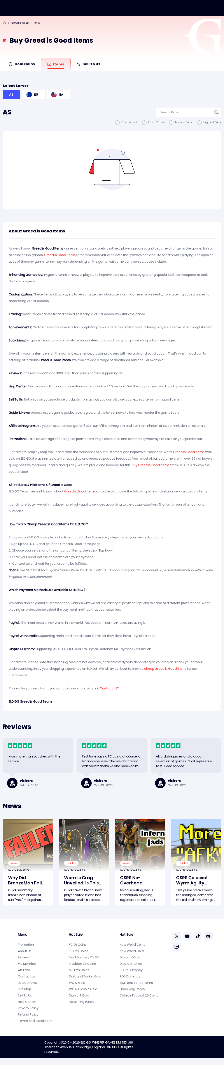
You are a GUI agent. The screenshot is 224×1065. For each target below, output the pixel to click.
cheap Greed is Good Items (165, 668)
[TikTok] (197, 936)
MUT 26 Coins (79, 970)
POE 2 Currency (131, 970)
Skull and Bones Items (136, 983)
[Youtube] (187, 936)
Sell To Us (25, 995)
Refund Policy (28, 1014)
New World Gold (132, 951)
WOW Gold (77, 983)
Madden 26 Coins (82, 963)
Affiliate (24, 970)
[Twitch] (176, 947)
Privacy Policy (28, 1008)
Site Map (24, 989)
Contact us (26, 976)
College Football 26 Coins (139, 995)
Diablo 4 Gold (79, 995)
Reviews (24, 957)
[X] (176, 936)
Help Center (27, 1002)
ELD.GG (85, 1042)
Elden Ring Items (132, 989)
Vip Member (27, 963)
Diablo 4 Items (131, 963)
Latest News (27, 983)
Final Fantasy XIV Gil (84, 957)
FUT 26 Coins (78, 951)
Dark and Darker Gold (85, 976)
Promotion (26, 944)
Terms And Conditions (35, 1021)
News (14, 863)
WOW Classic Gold (83, 989)
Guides (71, 863)
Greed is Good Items (60, 255)
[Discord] (208, 936)
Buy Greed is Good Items (151, 465)
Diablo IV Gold (130, 957)
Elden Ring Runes (81, 1002)
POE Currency (130, 976)
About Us (25, 951)
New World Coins (132, 944)
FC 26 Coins (78, 944)
